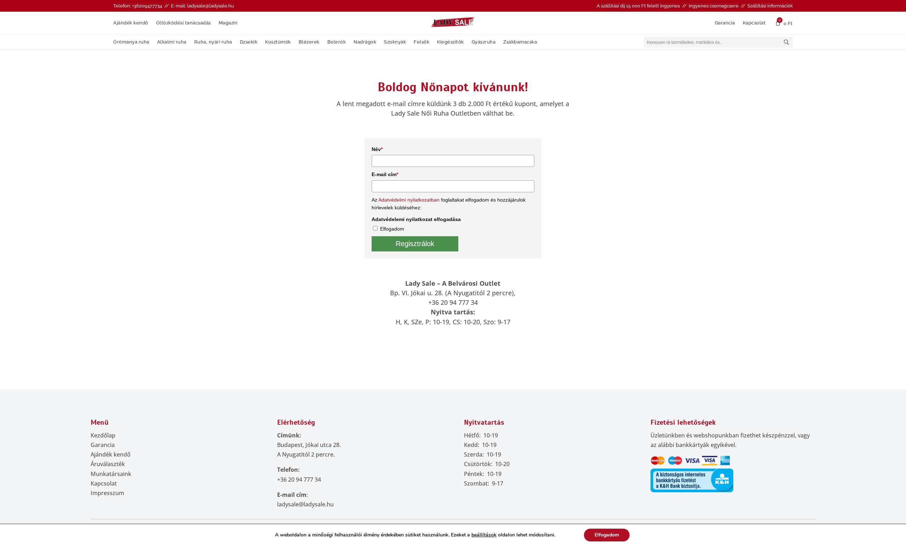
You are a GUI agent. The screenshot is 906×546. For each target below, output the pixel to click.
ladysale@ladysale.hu (305, 504)
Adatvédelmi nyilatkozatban (409, 200)
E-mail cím (385, 174)
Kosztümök (278, 42)
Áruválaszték (108, 464)
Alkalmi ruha (172, 42)
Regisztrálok (415, 244)
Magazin (228, 23)
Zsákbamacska (520, 42)
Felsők (421, 42)
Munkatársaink (111, 474)
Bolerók (336, 42)
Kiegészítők (450, 42)
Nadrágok (365, 42)
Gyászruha (484, 42)
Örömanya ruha (131, 42)
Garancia (725, 23)
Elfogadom (392, 229)
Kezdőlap (103, 435)
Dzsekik (249, 42)
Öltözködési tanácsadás (183, 23)
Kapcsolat (754, 23)
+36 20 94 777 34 (299, 479)
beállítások (484, 535)
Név (377, 149)
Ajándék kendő (130, 23)
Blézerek (309, 42)
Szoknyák (395, 42)
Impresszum (107, 493)
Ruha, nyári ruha (213, 42)
